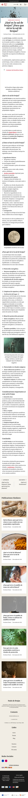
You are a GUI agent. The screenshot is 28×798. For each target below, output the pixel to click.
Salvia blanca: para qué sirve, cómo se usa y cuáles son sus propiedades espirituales (13, 522)
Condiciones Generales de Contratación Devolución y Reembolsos (19, 781)
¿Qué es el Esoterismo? (22, 482)
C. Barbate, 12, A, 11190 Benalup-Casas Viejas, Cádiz (14, 722)
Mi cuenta (14, 749)
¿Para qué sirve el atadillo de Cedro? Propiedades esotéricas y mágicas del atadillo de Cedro (14, 683)
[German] (6, 767)
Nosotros (14, 744)
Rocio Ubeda (8, 34)
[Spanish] (11, 767)
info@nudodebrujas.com (14, 716)
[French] (4, 767)
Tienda (14, 735)
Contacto (14, 746)
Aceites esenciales (9, 173)
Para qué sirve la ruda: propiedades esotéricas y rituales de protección (11, 650)
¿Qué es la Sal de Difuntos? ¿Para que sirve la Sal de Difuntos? (12, 554)
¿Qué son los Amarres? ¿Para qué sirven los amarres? (6, 484)
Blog (14, 738)
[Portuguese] (9, 767)
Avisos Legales (19, 775)
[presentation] (14, 509)
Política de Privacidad (19, 777)
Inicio (14, 732)
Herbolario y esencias (14, 20)
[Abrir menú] (21, 4)
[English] (2, 767)
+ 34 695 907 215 (14, 719)
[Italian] (8, 767)
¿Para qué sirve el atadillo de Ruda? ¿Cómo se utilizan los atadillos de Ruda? (12, 617)
